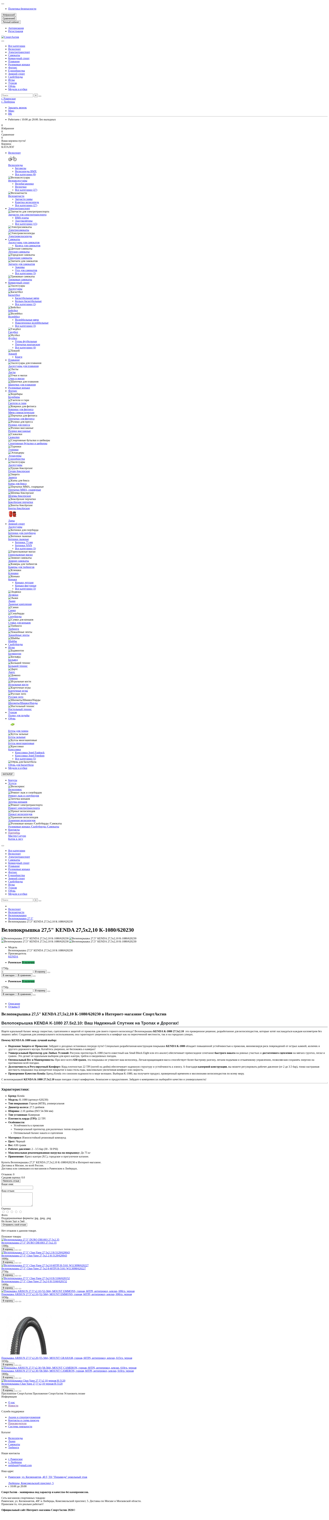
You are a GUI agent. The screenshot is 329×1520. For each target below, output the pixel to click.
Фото (4, 1215)
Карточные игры (18, 690)
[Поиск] (40, 96)
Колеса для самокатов (27, 245)
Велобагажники (24, 183)
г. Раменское (8, 98)
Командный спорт (18, 58)
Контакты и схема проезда (23, 1420)
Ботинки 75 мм (24, 542)
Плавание (14, 61)
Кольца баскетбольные (28, 301)
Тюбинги (13, 628)
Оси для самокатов (26, 270)
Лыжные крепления (20, 604)
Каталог (6, 1432)
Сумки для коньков (19, 622)
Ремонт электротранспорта (24, 808)
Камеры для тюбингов (21, 567)
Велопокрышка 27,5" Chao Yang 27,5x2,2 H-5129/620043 (34, 1255)
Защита (12, 477)
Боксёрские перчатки (20, 502)
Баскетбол (14, 295)
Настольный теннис (20, 709)
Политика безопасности (22, 8)
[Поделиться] (34, 976)
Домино (13, 678)
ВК (10, 113)
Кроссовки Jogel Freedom (29, 755)
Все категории (16, 45)
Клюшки (13, 573)
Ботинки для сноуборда (22, 533)
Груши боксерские (19, 471)
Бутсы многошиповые (21, 743)
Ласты (12, 372)
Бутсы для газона (18, 730)
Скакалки (14, 437)
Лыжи (11, 601)
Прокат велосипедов (20, 814)
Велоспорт (14, 49)
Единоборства (16, 70)
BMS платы (22, 217)
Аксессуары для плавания (23, 366)
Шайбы (12, 641)
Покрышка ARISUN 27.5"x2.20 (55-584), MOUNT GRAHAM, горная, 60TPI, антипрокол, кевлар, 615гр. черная (66, 1357)
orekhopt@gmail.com (20, 1465)
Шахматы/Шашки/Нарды (23, 703)
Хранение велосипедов (21, 820)
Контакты (14, 829)
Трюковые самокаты (20, 279)
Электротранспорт (19, 52)
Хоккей (12, 353)
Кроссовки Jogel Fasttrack (30, 752)
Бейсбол (13, 310)
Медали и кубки (17, 89)
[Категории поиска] (2, 41)
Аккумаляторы (24, 220)
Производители (17, 1423)
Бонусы (12, 780)
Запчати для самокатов (21, 264)
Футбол (12, 338)
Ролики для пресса (19, 424)
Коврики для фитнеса (20, 409)
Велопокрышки (17, 915)
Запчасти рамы (24, 199)
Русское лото (15, 696)
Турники (13, 449)
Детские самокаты (19, 251)
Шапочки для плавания (22, 384)
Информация (9, 1396)
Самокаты (14, 55)
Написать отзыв (11, 1181)
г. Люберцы (8, 101)
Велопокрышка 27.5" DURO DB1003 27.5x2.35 (29, 1242)
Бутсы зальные (17, 737)
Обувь (11, 86)
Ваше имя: (7, 1184)
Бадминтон (14, 653)
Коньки (12, 579)
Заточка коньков (17, 801)
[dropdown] (2, 3)
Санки (12, 610)
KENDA (13, 956)
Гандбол (13, 332)
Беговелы (20, 168)
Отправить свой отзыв (14, 1224)
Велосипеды (15, 165)
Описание (14, 1003)
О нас (11, 1402)
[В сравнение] (20, 1250)
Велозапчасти (16, 196)
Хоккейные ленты (18, 635)
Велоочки (21, 186)
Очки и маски (16, 378)
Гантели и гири (17, 403)
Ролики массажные (19, 431)
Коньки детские (24, 582)
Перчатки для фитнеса (21, 418)
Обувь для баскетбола (21, 764)
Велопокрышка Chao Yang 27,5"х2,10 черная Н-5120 (32, 1383)
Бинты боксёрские (19, 508)
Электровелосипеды (20, 236)
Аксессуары (15, 288)
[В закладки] (16, 1250)
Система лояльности (20, 1426)
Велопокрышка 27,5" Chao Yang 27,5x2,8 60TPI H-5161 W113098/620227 (43, 1268)
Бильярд (13, 659)
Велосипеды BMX (26, 171)
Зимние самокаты (18, 560)
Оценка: (6, 1208)
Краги (18, 356)
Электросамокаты (18, 230)
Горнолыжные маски (20, 554)
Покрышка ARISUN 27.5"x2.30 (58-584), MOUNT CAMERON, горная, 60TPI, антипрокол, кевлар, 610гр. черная (67, 1370)
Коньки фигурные (25, 585)
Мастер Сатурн (17, 835)
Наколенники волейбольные (31, 322)
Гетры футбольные (26, 341)
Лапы (11, 520)
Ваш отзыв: (8, 1190)
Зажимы (20, 267)
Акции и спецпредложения (24, 1417)
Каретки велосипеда (27, 202)
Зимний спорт (16, 73)
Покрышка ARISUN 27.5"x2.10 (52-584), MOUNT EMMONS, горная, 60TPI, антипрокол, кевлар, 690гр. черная (66, 1294)
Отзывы (14, 1006)
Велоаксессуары (17, 180)
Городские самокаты (20, 257)
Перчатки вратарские (27, 344)
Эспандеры (14, 455)
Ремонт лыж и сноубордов (23, 795)
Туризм (12, 83)
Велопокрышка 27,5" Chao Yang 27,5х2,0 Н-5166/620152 (34, 1281)
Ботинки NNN (23, 545)
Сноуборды (15, 616)
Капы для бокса (17, 483)
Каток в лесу (15, 838)
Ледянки (13, 594)
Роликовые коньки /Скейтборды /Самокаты (33, 826)
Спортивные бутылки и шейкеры (27, 443)
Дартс (11, 672)
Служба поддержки (12, 1411)
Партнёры (14, 832)
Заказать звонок (17, 107)
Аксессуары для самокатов (24, 242)
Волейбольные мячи (27, 319)
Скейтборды (15, 76)
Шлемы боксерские (19, 495)
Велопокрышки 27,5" (20, 918)
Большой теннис (18, 666)
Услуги (12, 783)
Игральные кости (18, 684)
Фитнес (12, 67)
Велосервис (15, 789)
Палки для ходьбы (18, 715)
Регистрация (15, 31)
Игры (11, 79)
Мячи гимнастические (21, 412)
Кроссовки (14, 749)
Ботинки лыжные (18, 539)
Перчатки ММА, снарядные (24, 489)
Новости (13, 1405)
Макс (11, 110)
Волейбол (14, 316)
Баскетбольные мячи (27, 298)
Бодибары (14, 397)
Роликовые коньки (19, 64)
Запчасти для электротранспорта (27, 214)
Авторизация (16, 28)
